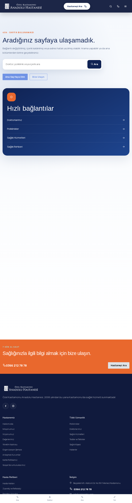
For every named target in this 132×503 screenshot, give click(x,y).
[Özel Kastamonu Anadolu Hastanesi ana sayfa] (23, 6)
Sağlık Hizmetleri (16, 137)
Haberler (73, 449)
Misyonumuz (8, 429)
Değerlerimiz (8, 439)
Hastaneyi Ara (119, 365)
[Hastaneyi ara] (118, 6)
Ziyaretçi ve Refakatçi (12, 488)
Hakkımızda (8, 424)
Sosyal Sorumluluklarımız (14, 465)
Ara (95, 64)
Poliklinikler (13, 128)
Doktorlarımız (14, 120)
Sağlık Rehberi (15, 146)
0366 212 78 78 (16, 365)
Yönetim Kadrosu (10, 444)
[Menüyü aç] (125, 6)
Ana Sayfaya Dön (15, 76)
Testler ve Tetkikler (77, 439)
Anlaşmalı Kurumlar (12, 454)
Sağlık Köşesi (75, 444)
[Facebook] (6, 406)
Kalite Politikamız (10, 460)
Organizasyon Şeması (12, 449)
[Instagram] (13, 406)
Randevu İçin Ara (10, 493)
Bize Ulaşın (38, 76)
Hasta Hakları (9, 483)
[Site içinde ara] (110, 6)
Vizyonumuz (8, 434)
